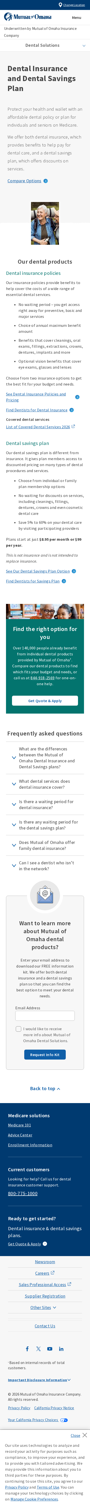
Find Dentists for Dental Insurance (37, 409)
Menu (76, 17)
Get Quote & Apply (45, 700)
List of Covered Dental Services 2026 (38, 426)
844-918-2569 (42, 677)
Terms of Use (48, 1487)
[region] (45, 1469)
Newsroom (45, 1262)
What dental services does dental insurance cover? (44, 784)
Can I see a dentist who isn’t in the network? (46, 866)
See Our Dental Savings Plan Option (38, 571)
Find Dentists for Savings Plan (33, 581)
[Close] (80, 1433)
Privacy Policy (19, 1408)
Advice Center (20, 1134)
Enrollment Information (30, 1144)
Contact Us (45, 1326)
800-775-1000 (23, 1193)
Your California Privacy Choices (33, 1419)
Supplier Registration (45, 1296)
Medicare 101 (19, 1124)
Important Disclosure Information (37, 1380)
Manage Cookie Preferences (34, 1499)
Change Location (74, 5)
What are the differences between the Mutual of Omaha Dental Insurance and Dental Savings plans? (47, 758)
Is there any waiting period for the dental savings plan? (48, 825)
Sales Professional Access (42, 1284)
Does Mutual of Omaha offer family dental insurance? (47, 845)
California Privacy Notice (54, 1408)
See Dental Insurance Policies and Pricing (36, 396)
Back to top (43, 1088)
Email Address (27, 1007)
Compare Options (25, 181)
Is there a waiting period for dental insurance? (46, 804)
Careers (42, 1273)
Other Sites (40, 1307)
